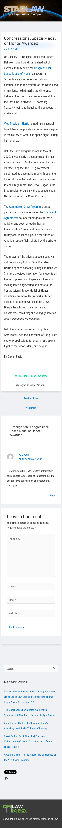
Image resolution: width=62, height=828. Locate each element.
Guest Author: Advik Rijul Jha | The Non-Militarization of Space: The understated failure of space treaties (29, 741)
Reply (52, 495)
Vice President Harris (16, 123)
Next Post (31, 407)
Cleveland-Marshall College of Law (40, 818)
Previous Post (31, 398)
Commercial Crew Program (24, 207)
